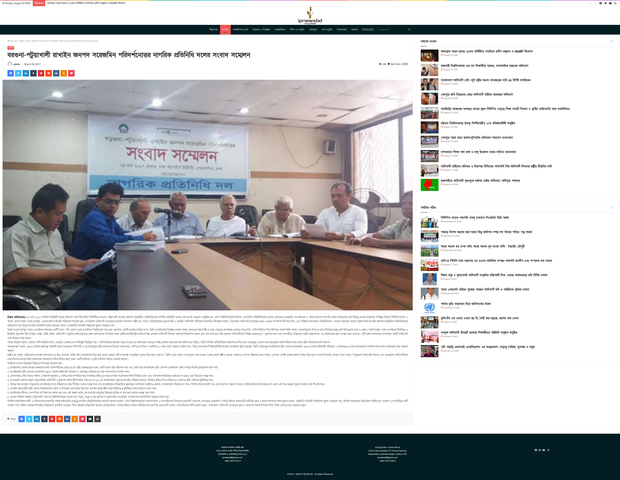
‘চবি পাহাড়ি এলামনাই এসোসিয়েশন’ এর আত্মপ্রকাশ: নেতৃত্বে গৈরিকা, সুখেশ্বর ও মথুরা (488, 347)
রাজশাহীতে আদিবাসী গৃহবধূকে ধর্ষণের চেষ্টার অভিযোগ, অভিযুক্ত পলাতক (480, 181)
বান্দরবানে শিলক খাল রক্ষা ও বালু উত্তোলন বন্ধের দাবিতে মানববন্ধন (478, 152)
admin (16, 64)
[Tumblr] (33, 73)
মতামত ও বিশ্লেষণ (261, 29)
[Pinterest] (41, 73)
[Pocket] (71, 73)
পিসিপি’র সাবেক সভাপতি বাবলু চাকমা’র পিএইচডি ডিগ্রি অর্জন (475, 218)
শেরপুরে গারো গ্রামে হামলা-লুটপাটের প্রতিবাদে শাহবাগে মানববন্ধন (477, 138)
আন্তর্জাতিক (280, 29)
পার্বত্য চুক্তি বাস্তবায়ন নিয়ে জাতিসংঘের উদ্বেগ (466, 304)
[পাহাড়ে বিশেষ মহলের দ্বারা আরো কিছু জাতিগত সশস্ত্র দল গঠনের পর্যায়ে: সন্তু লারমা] (430, 236)
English (368, 29)
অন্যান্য (354, 29)
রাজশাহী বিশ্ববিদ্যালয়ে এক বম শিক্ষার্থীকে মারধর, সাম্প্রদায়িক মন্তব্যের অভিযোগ (84, 3)
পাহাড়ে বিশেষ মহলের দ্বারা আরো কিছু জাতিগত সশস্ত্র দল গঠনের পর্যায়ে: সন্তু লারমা (486, 232)
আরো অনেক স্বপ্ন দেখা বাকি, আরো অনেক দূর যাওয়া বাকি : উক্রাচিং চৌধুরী (483, 246)
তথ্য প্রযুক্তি (327, 29)
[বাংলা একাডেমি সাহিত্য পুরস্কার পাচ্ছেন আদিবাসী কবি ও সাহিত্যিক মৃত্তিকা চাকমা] (430, 294)
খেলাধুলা (313, 29)
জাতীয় (225, 29)
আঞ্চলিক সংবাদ (240, 29)
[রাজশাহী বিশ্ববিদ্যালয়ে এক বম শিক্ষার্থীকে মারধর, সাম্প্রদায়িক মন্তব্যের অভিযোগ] (430, 70)
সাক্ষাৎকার (342, 29)
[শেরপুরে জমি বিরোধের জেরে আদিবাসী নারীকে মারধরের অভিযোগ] (430, 99)
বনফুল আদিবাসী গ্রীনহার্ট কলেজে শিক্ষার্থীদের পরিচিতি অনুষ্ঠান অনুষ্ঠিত (479, 333)
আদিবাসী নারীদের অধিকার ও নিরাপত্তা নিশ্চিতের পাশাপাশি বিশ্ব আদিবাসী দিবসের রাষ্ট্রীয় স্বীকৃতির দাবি (496, 166)
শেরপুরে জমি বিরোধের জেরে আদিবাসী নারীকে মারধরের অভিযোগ (477, 95)
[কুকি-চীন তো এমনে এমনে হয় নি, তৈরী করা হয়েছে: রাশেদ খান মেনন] (430, 322)
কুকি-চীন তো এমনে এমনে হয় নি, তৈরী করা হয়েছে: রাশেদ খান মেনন (479, 318)
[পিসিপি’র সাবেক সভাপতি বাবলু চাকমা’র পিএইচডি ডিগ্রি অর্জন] (430, 222)
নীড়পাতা (214, 29)
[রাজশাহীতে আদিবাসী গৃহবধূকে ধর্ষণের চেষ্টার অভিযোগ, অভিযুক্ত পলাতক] (430, 185)
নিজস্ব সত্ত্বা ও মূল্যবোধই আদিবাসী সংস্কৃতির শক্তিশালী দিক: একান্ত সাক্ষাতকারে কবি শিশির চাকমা (494, 275)
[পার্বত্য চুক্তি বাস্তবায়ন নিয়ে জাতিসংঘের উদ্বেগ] (430, 308)
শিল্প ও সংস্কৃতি (297, 29)
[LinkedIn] (26, 73)
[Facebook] (10, 73)
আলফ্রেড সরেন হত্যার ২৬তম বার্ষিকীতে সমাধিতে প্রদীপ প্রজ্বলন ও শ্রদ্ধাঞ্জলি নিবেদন (487, 51)
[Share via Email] (90, 419)
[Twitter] (18, 73)
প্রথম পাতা (13, 41)
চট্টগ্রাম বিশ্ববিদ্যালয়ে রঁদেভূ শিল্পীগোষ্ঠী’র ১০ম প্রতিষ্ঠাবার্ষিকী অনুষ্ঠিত (478, 123)
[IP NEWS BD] (310, 16)
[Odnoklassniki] (64, 73)
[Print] (97, 419)
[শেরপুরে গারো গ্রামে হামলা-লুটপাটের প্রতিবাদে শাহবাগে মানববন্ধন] (430, 142)
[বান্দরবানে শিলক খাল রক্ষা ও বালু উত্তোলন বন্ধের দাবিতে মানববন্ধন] (430, 156)
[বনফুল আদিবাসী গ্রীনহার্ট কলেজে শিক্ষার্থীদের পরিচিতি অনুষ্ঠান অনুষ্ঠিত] (430, 337)
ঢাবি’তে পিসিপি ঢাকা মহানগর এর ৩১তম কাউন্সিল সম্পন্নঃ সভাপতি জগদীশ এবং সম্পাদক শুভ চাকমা (496, 261)
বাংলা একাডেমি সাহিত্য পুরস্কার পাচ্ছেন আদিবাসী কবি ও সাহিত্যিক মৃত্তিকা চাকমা (485, 289)
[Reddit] (48, 73)
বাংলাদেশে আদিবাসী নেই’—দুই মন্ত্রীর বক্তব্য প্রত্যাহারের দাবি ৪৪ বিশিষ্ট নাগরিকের (485, 80)
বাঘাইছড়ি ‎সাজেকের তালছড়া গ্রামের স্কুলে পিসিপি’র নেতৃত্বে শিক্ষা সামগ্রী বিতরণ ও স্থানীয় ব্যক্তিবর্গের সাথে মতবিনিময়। (506, 109)
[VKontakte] (56, 73)
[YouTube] (544, 450)
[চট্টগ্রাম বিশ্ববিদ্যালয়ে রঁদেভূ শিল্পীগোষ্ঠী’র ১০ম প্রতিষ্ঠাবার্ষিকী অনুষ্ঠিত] (430, 127)
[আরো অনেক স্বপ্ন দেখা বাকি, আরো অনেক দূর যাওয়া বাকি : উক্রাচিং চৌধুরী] (430, 251)
